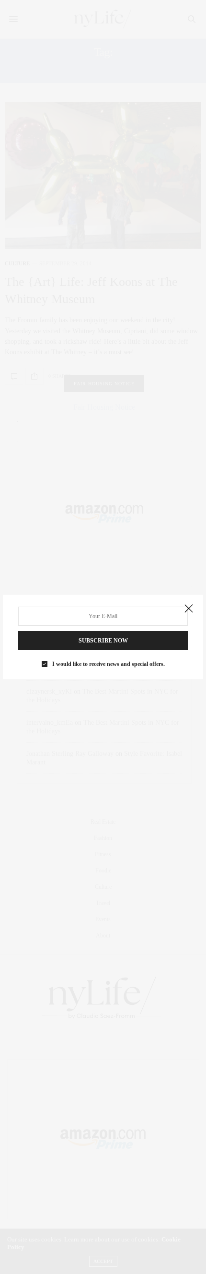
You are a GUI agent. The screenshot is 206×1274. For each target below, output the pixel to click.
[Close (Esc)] (188, 609)
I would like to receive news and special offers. (108, 664)
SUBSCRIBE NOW (103, 640)
